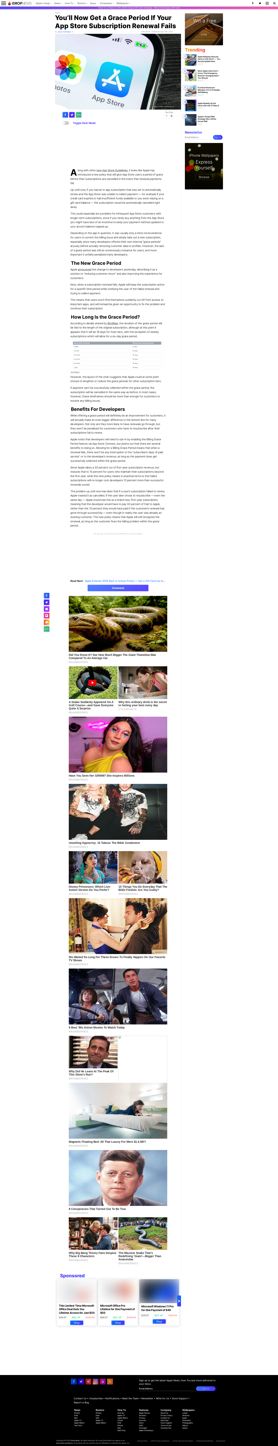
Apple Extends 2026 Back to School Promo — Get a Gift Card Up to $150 (127, 581)
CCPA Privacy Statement (160, 1441)
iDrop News (75, 1440)
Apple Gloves (144, 1413)
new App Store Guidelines (112, 170)
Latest (184, 1413)
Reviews (142, 1415)
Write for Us (162, 1398)
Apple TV (78, 1420)
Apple (184, 1418)
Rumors (81, 3)
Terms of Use (166, 1425)
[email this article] (46, 609)
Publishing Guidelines (204, 1441)
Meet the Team (130, 1398)
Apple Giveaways (146, 1430)
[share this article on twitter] (72, 115)
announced (84, 269)
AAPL (141, 1425)
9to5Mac (112, 323)
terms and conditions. (64, 1443)
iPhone (77, 1413)
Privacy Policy (166, 1415)
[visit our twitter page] (81, 1381)
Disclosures (220, 1441)
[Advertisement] (118, 146)
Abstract (185, 1415)
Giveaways (106, 3)
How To (69, 3)
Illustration (186, 1420)
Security (142, 1420)
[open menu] (3, 3)
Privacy (142, 1418)
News (57, 3)
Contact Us (80, 1398)
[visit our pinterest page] (88, 1381)
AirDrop (120, 1413)
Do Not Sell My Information (182, 1441)
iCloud (120, 1420)
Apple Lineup (43, 3)
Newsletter (147, 1398)
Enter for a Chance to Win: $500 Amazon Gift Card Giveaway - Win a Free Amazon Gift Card (139, 8)
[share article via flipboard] (46, 615)
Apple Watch (79, 1423)
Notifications (112, 1398)
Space (185, 1428)
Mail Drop (121, 1430)
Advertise (165, 1420)
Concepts (143, 1428)
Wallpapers (122, 3)
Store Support (180, 1398)
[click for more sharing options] (78, 115)
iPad (76, 1415)
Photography (187, 1423)
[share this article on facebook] (65, 115)
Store (93, 3)
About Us (164, 1413)
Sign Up (217, 137)
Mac (76, 1418)
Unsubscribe (96, 1398)
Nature (185, 1425)
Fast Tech (78, 1425)
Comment (118, 588)
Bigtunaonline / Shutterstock (164, 106)
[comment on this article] (46, 622)
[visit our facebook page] (74, 1381)
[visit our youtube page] (103, 1381)
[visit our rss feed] (110, 1381)
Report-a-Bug (81, 1402)
